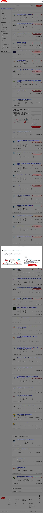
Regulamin (30, 259)
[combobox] (32, 254)
